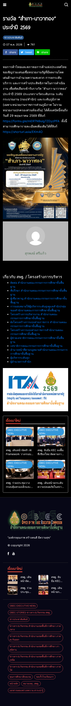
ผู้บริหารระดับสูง (19, 357)
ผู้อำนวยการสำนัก (20, 361)
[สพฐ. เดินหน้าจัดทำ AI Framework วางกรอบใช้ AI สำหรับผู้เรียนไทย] (20, 436)
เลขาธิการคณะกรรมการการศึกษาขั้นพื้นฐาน (36, 345)
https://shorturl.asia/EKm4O (23, 132)
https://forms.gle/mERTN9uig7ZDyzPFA (31, 121)
